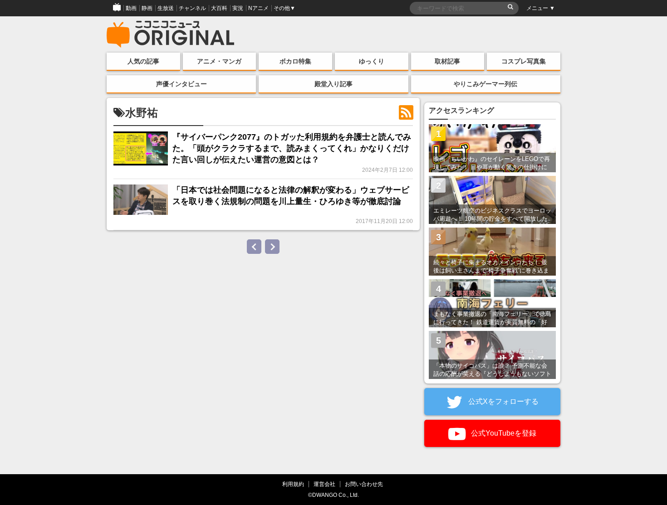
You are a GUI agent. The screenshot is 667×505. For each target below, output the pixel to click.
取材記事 (447, 61)
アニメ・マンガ (219, 61)
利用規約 (293, 484)
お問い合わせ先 (364, 484)
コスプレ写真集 (523, 61)
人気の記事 (143, 61)
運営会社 (324, 484)
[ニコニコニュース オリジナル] (171, 34)
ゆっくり (371, 61)
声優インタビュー (181, 83)
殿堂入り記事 (333, 83)
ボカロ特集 (295, 61)
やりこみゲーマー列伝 (485, 83)
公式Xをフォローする (502, 401)
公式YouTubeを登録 (502, 433)
